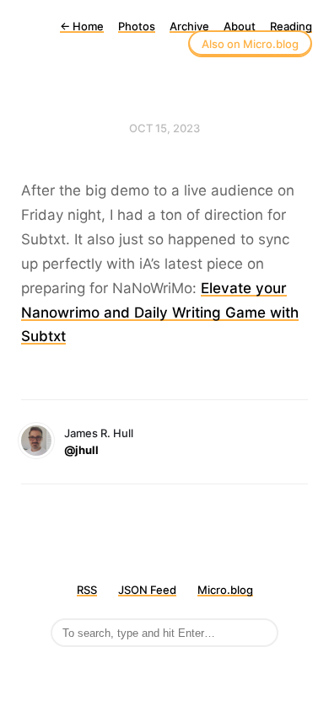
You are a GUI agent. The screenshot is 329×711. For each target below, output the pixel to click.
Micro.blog (225, 589)
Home (82, 26)
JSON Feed (147, 589)
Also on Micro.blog (250, 44)
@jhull (81, 450)
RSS (87, 589)
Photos (136, 26)
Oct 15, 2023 (164, 128)
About (240, 26)
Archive (189, 26)
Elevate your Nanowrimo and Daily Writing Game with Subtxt (160, 312)
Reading (291, 26)
